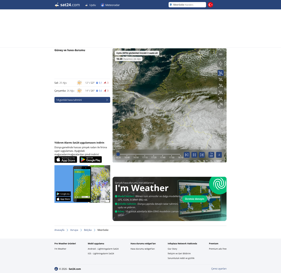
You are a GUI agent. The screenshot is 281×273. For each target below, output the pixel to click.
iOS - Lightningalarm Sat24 (101, 253)
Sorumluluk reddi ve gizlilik (181, 258)
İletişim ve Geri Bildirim (179, 253)
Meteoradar (112, 5)
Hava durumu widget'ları (143, 248)
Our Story (172, 248)
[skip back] (187, 155)
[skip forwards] (202, 155)
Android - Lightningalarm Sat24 (103, 248)
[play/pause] (194, 155)
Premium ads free (218, 248)
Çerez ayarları (219, 268)
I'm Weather (60, 248)
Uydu (92, 5)
